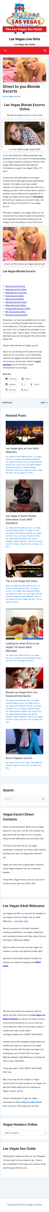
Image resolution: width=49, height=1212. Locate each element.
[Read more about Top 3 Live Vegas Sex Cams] (24, 565)
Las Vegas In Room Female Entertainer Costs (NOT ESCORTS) (21, 519)
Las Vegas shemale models (29, 536)
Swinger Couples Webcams (16, 541)
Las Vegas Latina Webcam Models (26, 459)
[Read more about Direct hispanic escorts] (24, 741)
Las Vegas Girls (25, 917)
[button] (45, 50)
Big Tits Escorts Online (15, 311)
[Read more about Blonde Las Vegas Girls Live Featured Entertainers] (24, 678)
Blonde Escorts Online (15, 286)
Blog (7, 586)
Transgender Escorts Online (17, 308)
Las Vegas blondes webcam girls (19, 528)
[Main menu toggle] (5, 50)
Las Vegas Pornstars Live (16, 462)
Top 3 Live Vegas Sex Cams (21, 580)
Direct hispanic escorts (19, 758)
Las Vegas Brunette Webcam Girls (19, 457)
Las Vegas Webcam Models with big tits (21, 539)
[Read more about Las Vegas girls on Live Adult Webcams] (24, 432)
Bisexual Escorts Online (15, 305)
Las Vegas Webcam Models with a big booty (23, 711)
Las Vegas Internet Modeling (24, 658)
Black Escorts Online (14, 299)
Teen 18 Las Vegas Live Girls (25, 470)
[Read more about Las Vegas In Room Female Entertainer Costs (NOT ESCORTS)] (24, 496)
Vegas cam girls (20, 544)
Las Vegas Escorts (32, 530)
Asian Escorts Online (14, 296)
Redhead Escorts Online (16, 292)
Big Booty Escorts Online (16, 315)
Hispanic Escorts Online (16, 302)
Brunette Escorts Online (15, 289)
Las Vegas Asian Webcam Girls (18, 655)
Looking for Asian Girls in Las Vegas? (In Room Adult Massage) (22, 647)
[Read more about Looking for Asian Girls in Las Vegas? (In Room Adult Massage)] (24, 624)
